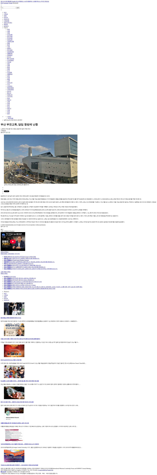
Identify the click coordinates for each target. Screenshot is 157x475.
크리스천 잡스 (8, 22)
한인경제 (9, 50)
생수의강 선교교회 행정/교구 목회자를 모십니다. (22, 265)
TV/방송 (9, 72)
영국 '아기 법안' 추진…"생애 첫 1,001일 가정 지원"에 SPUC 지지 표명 (17, 402)
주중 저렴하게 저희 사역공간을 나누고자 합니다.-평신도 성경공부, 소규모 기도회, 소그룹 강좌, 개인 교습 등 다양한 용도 (43, 287)
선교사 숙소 (10, 276)
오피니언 (6, 19)
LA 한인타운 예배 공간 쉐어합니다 (18, 283)
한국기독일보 (45, 1)
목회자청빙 (10, 88)
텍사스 (39, 1)
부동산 (9, 48)
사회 (8, 31)
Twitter (10, 3)
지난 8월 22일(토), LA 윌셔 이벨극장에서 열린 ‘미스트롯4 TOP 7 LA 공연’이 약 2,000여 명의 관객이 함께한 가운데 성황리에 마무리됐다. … (40, 384)
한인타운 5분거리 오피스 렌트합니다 (19, 280)
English (14, 1)
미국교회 (9, 34)
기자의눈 (9, 86)
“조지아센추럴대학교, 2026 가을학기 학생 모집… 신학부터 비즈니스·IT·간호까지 (20, 444)
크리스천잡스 (5, 252)
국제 (8, 33)
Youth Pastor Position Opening (16, 260)
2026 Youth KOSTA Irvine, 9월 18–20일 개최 (11, 360)
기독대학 (6, 21)
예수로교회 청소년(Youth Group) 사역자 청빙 (20, 256)
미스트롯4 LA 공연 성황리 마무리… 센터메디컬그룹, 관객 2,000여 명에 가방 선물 (20, 381)
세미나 (9, 100)
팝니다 (9, 93)
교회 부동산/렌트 (5, 271)
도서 (8, 70)
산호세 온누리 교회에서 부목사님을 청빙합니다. (21, 258)
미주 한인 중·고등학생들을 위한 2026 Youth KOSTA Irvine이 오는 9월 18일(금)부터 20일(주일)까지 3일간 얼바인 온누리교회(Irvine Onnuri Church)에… (43, 363)
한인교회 (9, 36)
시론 (8, 81)
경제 (5, 15)
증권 (8, 45)
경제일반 (9, 55)
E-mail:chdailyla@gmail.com (45, 470)
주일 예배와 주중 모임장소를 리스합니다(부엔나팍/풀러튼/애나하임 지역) (29, 288)
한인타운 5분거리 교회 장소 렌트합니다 (20, 278)
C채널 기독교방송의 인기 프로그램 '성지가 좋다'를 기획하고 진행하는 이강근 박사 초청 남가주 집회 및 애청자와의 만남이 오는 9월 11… (40, 342)
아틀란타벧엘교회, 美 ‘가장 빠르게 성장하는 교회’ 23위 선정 (15, 423)
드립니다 (9, 94)
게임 (8, 64)
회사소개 (3, 471)
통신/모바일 (10, 58)
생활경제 (9, 53)
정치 (8, 29)
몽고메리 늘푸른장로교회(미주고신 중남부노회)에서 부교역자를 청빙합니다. (29, 262)
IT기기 (9, 57)
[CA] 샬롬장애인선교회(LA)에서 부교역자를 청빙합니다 (24, 267)
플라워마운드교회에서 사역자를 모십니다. (19, 263)
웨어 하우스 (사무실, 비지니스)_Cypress (20, 285)
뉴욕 (25, 1)
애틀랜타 (29, 1)
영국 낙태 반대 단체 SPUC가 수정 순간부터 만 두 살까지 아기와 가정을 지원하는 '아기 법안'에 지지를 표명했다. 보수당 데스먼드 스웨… (40, 405)
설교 (8, 98)
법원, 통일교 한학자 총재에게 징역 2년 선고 (11, 317)
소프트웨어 (10, 60)
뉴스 (5, 12)
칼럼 (8, 79)
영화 (8, 69)
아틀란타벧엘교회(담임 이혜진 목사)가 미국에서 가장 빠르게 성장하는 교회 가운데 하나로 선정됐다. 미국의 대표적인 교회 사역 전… (39, 426)
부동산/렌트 (4, 273)
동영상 (6, 24)
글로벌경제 (10, 51)
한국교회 (9, 38)
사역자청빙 (10, 89)
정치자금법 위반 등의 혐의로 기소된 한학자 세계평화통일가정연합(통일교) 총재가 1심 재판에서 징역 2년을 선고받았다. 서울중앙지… (39, 321)
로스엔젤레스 (20, 1)
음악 (8, 67)
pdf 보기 (6, 26)
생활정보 (9, 74)
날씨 (8, 76)
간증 (8, 101)
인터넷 (9, 62)
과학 (8, 65)
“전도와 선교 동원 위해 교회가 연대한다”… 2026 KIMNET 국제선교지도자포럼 (19, 465)
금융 (8, 43)
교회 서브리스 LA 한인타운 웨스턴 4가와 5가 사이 (23, 281)
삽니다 (9, 91)
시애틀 (35, 1)
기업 (8, 46)
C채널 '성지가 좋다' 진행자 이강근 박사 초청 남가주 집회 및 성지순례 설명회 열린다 (20, 338)
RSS (2, 3)
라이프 (6, 17)
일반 (8, 105)
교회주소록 (10, 41)
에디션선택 (4, 1)
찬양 (8, 103)
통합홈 (9, 1)
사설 (8, 77)
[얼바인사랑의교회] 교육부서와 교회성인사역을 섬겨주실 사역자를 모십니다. (31, 268)
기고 (8, 84)
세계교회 (9, 39)
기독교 (6, 14)
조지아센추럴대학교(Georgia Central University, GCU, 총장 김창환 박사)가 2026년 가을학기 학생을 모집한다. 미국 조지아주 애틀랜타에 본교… (41, 447)
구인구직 (9, 96)
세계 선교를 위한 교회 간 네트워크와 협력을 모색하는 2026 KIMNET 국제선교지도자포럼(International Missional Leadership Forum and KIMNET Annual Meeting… (46, 468)
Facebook (5, 3)
